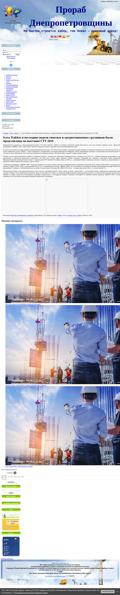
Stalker (60, 215)
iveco (74, 215)
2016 (11, 133)
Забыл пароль (10, 56)
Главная (5, 133)
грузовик (69, 215)
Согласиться (108, 591)
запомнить (7, 54)
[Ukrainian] (67, 36)
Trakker (79, 215)
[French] (56, 36)
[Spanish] (63, 36)
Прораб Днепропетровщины (70, 16)
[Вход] (15, 472)
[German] (60, 36)
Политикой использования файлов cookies (31, 593)
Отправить (11, 482)
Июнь (16, 133)
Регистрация (11, 58)
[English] (52, 36)
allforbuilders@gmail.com (60, 563)
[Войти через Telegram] (11, 65)
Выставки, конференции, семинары (22, 215)
